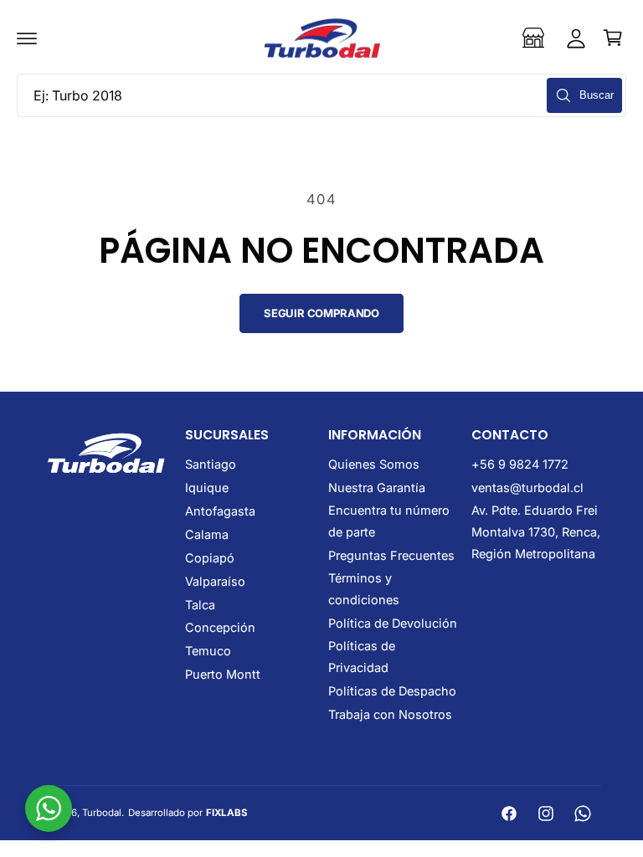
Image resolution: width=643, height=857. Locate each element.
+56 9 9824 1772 (519, 464)
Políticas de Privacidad (361, 657)
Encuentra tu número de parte (389, 521)
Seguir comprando (321, 313)
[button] (26, 37)
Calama (207, 534)
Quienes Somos (373, 464)
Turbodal (101, 813)
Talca (200, 605)
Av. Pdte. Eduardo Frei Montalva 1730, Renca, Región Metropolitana (535, 532)
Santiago (210, 464)
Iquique (207, 487)
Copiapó (209, 558)
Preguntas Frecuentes (391, 555)
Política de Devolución (392, 623)
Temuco (208, 651)
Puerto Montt (222, 674)
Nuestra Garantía (376, 487)
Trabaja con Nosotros (390, 714)
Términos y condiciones (363, 589)
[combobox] (321, 95)
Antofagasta (220, 511)
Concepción (220, 627)
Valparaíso (215, 581)
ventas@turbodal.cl (527, 487)
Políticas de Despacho (392, 691)
